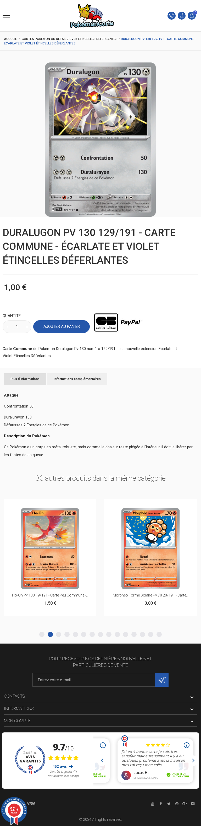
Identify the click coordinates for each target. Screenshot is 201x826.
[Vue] (63, 505)
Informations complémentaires (77, 379)
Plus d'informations (25, 379)
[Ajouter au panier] (37, 505)
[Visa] (30, 803)
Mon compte (17, 720)
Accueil (10, 39)
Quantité (12, 315)
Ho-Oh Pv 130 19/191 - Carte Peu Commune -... (50, 595)
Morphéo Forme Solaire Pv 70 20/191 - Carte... (150, 595)
